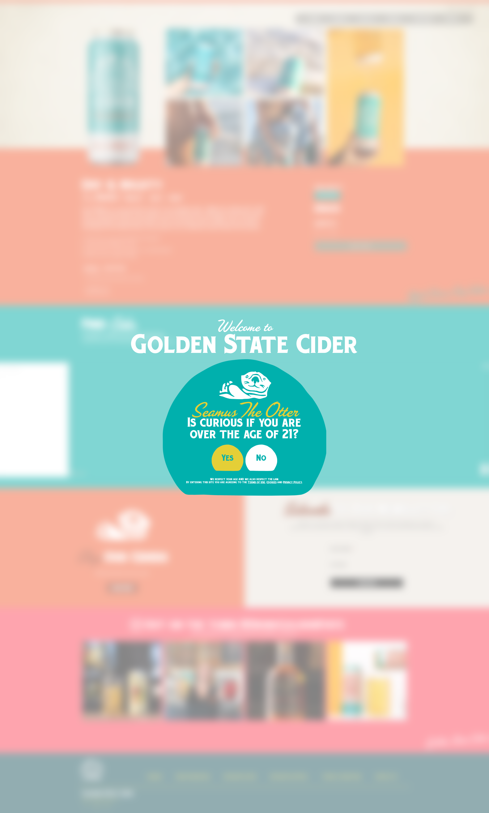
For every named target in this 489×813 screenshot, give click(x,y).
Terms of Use (256, 482)
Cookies (271, 482)
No (261, 457)
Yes (227, 457)
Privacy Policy (292, 482)
